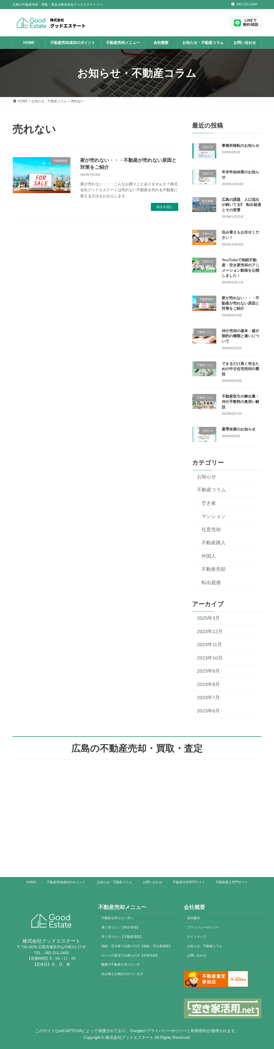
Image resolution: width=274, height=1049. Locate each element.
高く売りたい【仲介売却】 (120, 927)
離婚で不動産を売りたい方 (120, 965)
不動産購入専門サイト (232, 882)
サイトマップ (196, 937)
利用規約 (199, 1030)
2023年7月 (208, 697)
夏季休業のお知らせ (239, 429)
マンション (213, 516)
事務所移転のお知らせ (240, 145)
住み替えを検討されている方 (122, 974)
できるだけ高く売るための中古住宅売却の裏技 (240, 368)
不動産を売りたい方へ (117, 918)
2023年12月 (209, 631)
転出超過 (211, 582)
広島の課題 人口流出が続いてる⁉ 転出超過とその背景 (241, 204)
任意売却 (211, 529)
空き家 (208, 503)
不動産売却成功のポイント (66, 882)
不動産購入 (213, 543)
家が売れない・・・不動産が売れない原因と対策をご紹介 (240, 303)
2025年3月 (208, 618)
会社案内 (193, 918)
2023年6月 (208, 711)
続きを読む (165, 207)
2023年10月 (209, 658)
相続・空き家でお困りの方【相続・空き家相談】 (136, 946)
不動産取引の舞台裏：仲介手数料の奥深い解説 (240, 401)
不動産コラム (211, 490)
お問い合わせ (152, 882)
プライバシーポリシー (203, 927)
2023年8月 (208, 684)
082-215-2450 (247, 4)
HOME (31, 882)
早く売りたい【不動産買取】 (122, 937)
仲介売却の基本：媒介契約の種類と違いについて (240, 336)
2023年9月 (208, 671)
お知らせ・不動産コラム (114, 882)
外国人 (208, 556)
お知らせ (206, 476)
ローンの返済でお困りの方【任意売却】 (130, 955)
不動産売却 (213, 569)
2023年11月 (209, 644)
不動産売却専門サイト (189, 882)
